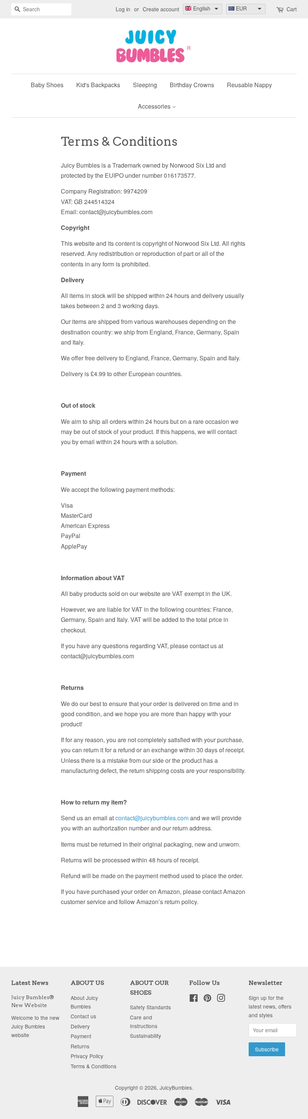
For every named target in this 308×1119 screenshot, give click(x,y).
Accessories (155, 106)
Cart (292, 9)
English (201, 8)
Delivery (80, 1026)
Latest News (29, 982)
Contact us (83, 1016)
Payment (81, 1036)
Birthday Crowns (192, 84)
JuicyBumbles (176, 1087)
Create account (161, 9)
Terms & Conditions (93, 1066)
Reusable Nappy (249, 84)
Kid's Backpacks (98, 84)
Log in (123, 9)
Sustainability (145, 1035)
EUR (241, 8)
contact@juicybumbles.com (152, 818)
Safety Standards (150, 1007)
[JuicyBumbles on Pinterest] (207, 999)
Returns (80, 1046)
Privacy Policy (87, 1056)
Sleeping (145, 84)
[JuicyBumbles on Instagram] (221, 999)
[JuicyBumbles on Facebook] (193, 999)
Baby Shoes (47, 84)
